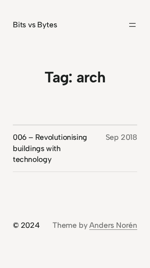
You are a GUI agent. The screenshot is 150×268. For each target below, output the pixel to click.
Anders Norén (113, 225)
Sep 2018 (121, 137)
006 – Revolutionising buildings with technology (50, 148)
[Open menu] (132, 25)
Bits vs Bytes (35, 24)
